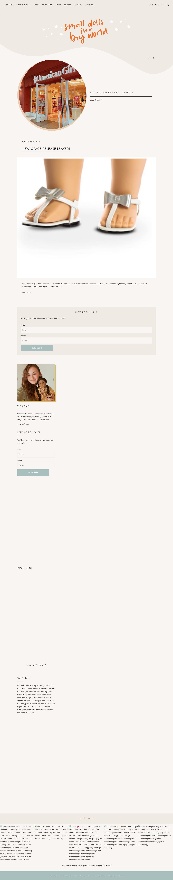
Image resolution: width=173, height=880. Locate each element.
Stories (89, 5)
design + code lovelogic (111, 876)
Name (23, 336)
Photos (67, 5)
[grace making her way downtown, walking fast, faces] (155, 842)
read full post (96, 100)
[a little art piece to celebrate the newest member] (52, 842)
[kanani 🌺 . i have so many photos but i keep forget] (86, 842)
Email (23, 325)
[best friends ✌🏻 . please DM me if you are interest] (121, 842)
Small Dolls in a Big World (77, 876)
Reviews (78, 5)
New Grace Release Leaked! (46, 148)
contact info (23, 424)
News (58, 5)
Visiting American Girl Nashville (111, 92)
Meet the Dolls (24, 5)
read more (26, 292)
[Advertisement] (36, 521)
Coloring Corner (44, 5)
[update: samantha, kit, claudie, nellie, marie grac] (17, 842)
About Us (9, 5)
